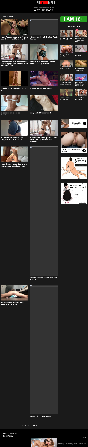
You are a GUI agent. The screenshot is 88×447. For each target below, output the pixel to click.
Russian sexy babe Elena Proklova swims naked (80, 84)
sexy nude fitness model (40, 113)
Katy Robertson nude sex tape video (79, 40)
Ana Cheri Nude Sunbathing (80, 98)
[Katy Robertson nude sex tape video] (81, 33)
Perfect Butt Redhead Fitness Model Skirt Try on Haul (42, 62)
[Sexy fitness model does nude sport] (14, 78)
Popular (76, 30)
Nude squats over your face (80, 54)
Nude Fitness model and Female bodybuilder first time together (14, 38)
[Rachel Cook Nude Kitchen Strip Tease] (66, 33)
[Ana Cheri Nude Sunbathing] (81, 92)
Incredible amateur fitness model (12, 114)
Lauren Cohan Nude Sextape (79, 69)
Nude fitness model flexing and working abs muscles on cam (14, 165)
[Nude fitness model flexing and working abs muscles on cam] (14, 154)
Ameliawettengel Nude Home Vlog (65, 83)
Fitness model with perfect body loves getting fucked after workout (43, 139)
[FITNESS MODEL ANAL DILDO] (44, 78)
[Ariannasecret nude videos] (66, 92)
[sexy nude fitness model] (44, 103)
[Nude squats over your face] (81, 48)
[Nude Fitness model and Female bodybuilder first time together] (14, 27)
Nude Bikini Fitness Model (40, 416)
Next (33, 425)
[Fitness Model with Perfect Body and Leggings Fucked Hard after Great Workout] (14, 52)
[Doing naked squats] (66, 49)
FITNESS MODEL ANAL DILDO (41, 88)
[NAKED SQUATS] (66, 63)
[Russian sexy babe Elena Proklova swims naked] (81, 77)
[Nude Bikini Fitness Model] (44, 349)
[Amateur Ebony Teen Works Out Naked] (44, 211)
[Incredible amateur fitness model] (14, 103)
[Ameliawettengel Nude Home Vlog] (66, 77)
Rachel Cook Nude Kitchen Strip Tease (66, 39)
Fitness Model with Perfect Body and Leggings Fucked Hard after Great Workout (14, 63)
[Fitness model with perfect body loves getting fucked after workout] (44, 128)
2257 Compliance (7, 435)
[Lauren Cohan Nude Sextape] (81, 63)
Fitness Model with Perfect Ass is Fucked (43, 38)
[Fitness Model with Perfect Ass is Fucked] (44, 27)
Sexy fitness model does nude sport (13, 89)
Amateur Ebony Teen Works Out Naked (43, 279)
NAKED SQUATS (65, 69)
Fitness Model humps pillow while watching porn (12, 303)
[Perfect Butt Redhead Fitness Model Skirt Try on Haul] (44, 52)
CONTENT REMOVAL (8, 436)
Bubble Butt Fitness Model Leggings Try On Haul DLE (12, 138)
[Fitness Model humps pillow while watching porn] (14, 293)
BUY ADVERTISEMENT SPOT (10, 433)
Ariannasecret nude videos (65, 98)
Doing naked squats (64, 55)
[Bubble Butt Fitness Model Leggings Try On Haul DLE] (14, 128)
